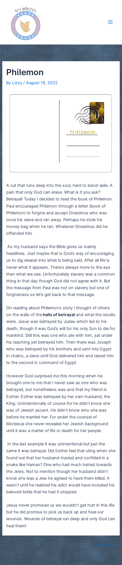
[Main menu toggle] (110, 22)
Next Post (107, 545)
